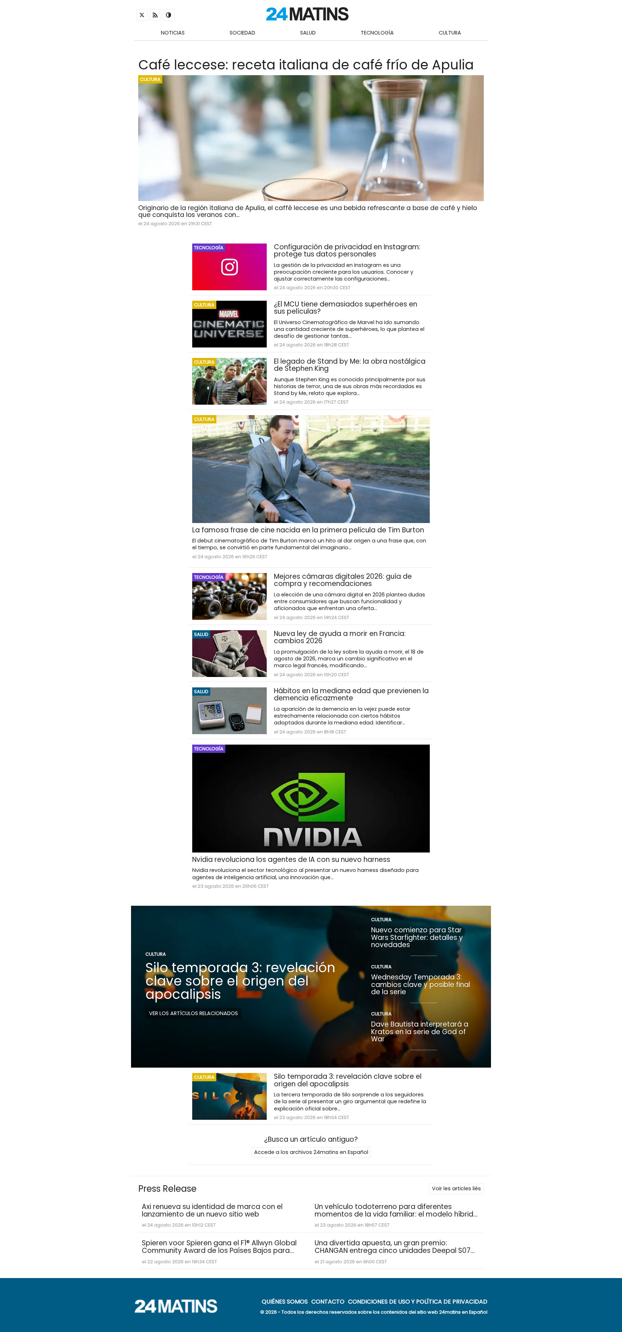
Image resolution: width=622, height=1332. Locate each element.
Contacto (327, 1301)
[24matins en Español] (180, 1311)
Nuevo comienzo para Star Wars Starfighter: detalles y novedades (417, 937)
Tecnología (377, 32)
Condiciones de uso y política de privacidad (417, 1301)
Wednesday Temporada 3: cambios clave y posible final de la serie (420, 984)
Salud (308, 32)
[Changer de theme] (169, 15)
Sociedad (242, 32)
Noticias (173, 32)
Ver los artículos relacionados (193, 1013)
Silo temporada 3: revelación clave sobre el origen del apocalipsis (240, 981)
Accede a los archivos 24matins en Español (311, 1152)
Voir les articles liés (456, 1188)
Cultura (450, 32)
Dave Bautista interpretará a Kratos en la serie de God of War (419, 1031)
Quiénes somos (285, 1301)
